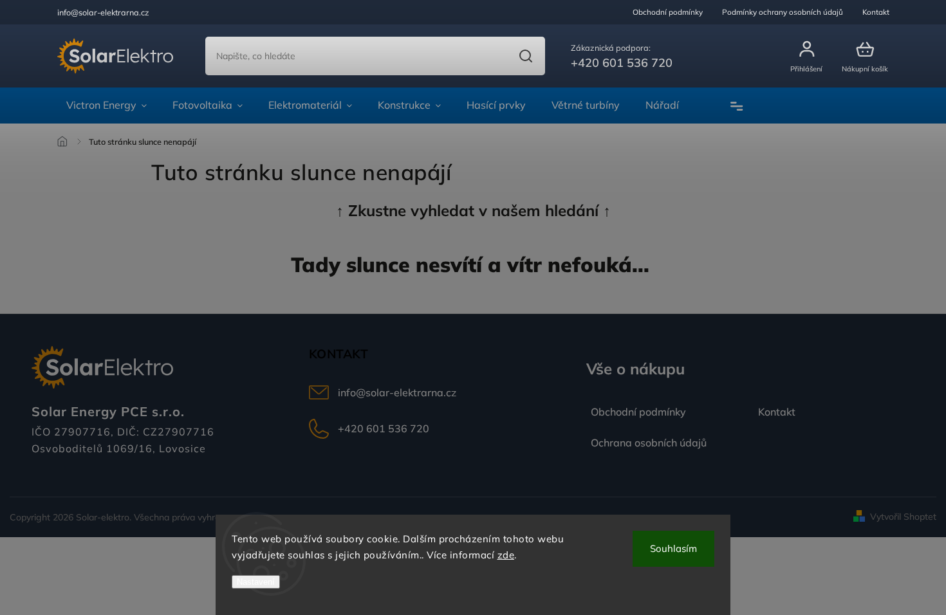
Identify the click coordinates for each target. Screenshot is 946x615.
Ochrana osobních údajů (649, 442)
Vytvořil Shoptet (903, 516)
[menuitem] (106, 105)
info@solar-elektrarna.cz (397, 392)
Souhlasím (673, 548)
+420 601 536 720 (383, 428)
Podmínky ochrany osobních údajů (782, 12)
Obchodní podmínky (668, 12)
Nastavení (256, 582)
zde (506, 555)
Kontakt (875, 12)
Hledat (525, 56)
